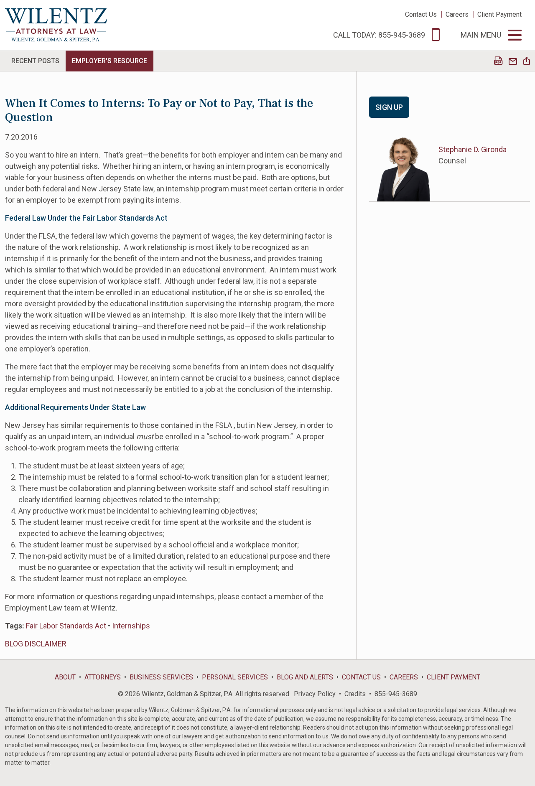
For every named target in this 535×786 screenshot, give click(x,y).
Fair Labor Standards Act (66, 625)
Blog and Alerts (305, 677)
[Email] (513, 61)
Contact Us (421, 14)
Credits (355, 694)
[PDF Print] (498, 61)
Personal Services (235, 677)
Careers (457, 14)
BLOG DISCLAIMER (35, 643)
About (65, 677)
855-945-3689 (395, 694)
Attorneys (102, 677)
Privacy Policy (315, 694)
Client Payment (499, 14)
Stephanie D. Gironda (472, 149)
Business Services (161, 677)
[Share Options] (526, 61)
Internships (131, 625)
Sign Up (389, 107)
